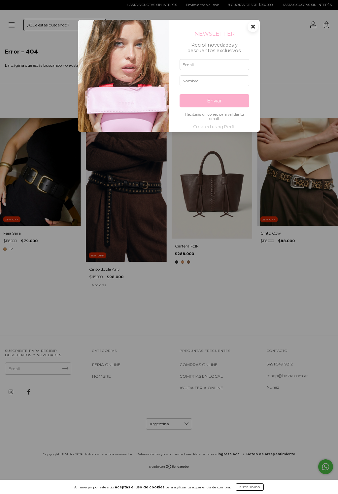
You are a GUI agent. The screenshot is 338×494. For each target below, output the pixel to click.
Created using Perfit (214, 126)
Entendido (249, 487)
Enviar (214, 101)
